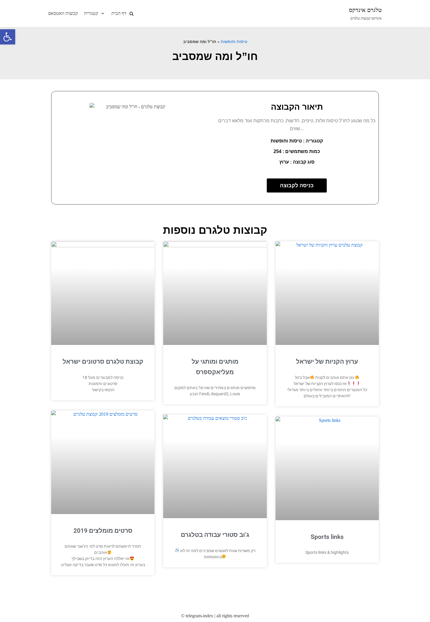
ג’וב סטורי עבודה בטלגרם (215, 534)
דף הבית (118, 13)
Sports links (327, 536)
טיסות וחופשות (234, 41)
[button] (7, 36)
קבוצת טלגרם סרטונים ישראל (103, 361)
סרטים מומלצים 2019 (103, 530)
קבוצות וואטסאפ (63, 13)
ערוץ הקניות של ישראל (327, 361)
